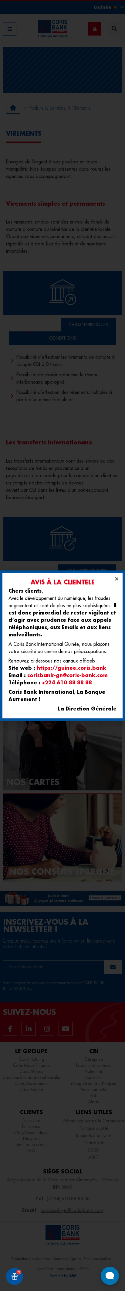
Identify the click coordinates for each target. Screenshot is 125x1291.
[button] (116, 579)
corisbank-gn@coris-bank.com (67, 675)
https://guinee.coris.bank (71, 668)
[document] (62, 645)
